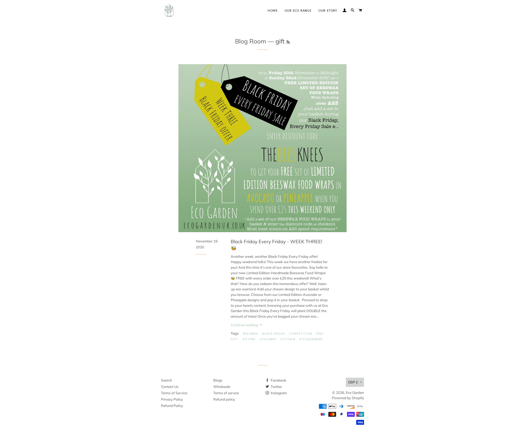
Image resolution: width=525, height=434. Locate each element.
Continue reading (245, 325)
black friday (273, 333)
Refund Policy (172, 405)
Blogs (217, 380)
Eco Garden (355, 392)
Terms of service (226, 393)
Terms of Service (174, 393)
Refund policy (224, 399)
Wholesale (221, 386)
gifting (249, 339)
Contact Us (169, 386)
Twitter (276, 386)
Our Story (327, 10)
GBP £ (353, 382)
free (320, 333)
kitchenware (311, 339)
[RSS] (288, 42)
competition (300, 333)
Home (273, 10)
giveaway (268, 339)
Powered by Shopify (348, 398)
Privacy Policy (172, 399)
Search (166, 380)
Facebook (278, 380)
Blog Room (250, 41)
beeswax (250, 333)
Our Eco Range (298, 10)
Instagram (278, 393)
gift (234, 339)
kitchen (288, 339)
